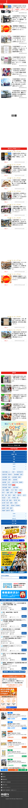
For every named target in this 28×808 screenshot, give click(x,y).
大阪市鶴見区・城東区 (16, 477)
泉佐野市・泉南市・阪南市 (7, 508)
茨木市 (3, 492)
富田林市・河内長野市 (15, 505)
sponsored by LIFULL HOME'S (21, 709)
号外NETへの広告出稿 (6, 782)
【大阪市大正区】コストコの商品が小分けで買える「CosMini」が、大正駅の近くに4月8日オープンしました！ (19, 266)
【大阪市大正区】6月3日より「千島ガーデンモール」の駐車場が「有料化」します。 (19, 155)
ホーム (3, 773)
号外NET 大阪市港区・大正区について (9, 790)
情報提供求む (4, 779)
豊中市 (18, 492)
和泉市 (16, 502)
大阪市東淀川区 (20, 472)
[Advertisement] (14, 105)
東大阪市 (4, 497)
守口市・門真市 (14, 490)
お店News (23, 9)
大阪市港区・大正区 (6, 482)
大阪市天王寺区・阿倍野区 (17, 482)
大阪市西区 (15, 479)
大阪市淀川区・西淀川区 (7, 474)
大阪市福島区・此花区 (18, 474)
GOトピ (2, 9)
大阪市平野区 (15, 487)
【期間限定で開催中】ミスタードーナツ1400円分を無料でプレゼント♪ (19, 278)
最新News (8, 9)
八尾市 (9, 497)
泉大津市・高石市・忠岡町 (7, 502)
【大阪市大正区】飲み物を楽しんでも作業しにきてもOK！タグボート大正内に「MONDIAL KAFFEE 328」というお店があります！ (19, 416)
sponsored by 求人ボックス (22, 600)
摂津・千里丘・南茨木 (6, 495)
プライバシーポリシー (6, 787)
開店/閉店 (17, 9)
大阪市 (13, 472)
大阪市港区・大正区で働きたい (8, 600)
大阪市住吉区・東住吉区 (8, 484)
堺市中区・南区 (17, 500)
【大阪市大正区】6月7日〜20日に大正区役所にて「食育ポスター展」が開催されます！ (19, 396)
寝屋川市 (19, 495)
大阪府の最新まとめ (6, 472)
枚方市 (24, 495)
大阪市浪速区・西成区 (6, 487)
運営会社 (4, 776)
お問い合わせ (4, 784)
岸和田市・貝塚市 (5, 505)
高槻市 (14, 495)
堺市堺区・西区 (15, 497)
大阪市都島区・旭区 (6, 477)
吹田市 (20, 490)
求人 (12, 9)
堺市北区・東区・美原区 (7, 500)
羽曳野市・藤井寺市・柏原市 (7, 510)
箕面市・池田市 (10, 492)
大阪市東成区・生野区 (6, 479)
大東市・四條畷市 (5, 490)
